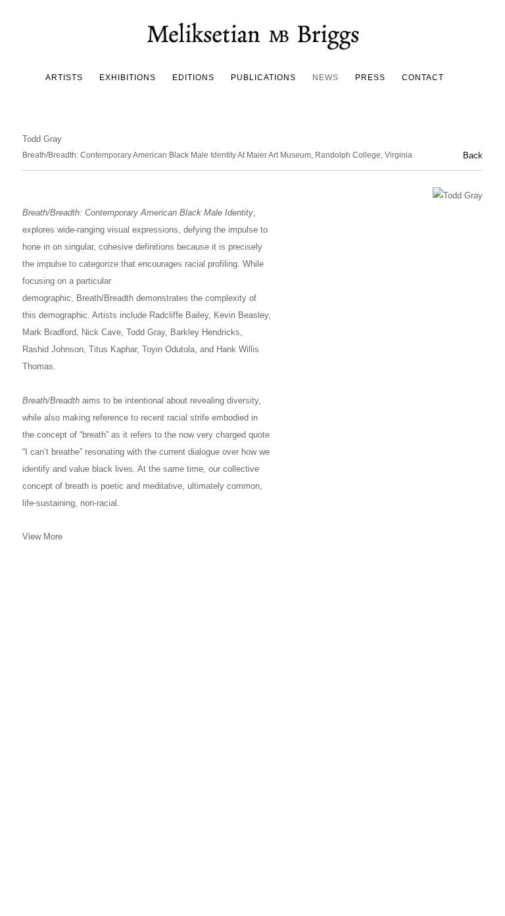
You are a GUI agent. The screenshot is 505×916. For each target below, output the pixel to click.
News (325, 77)
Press (370, 77)
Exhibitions (127, 77)
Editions (193, 77)
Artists (64, 77)
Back (473, 155)
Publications (263, 77)
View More (42, 536)
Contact (423, 77)
